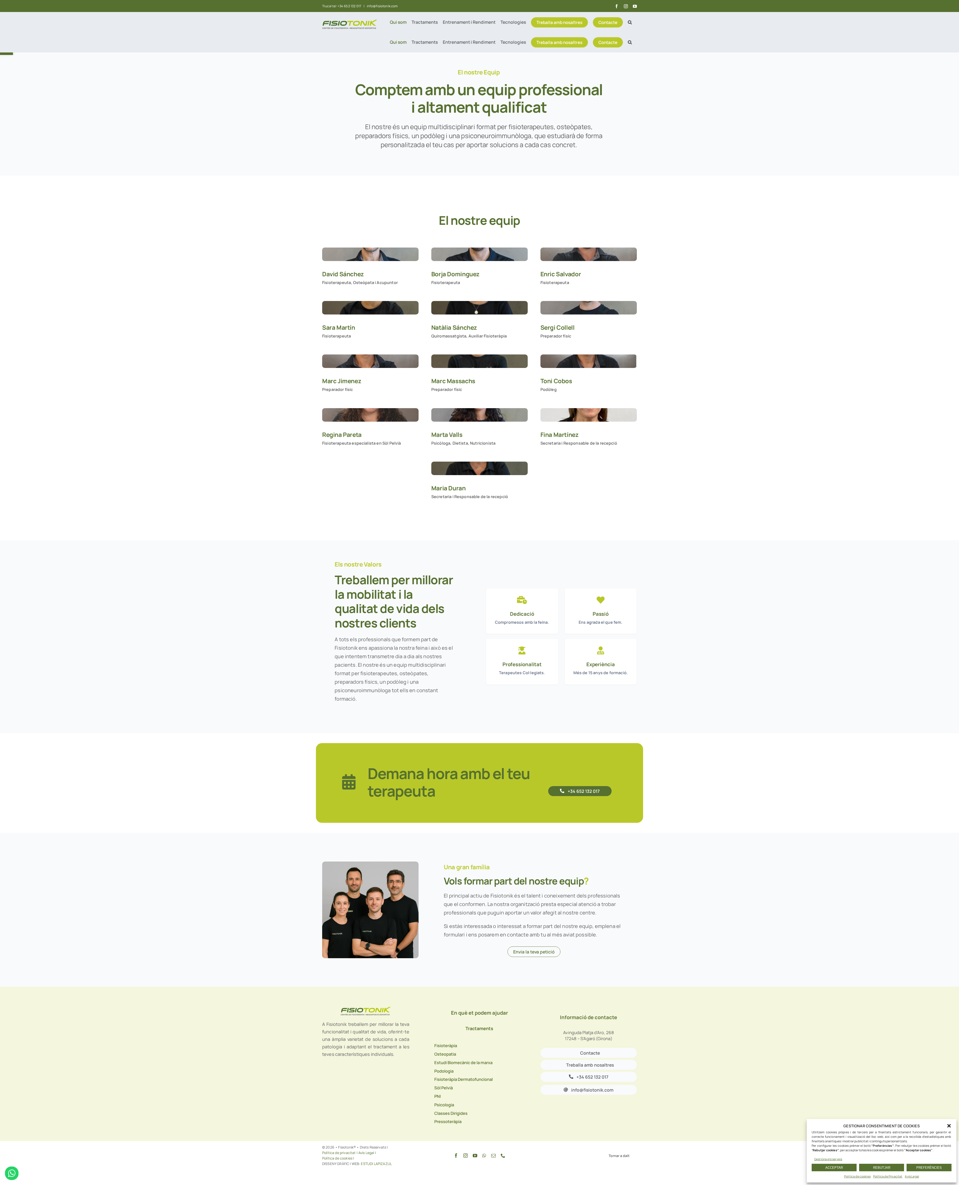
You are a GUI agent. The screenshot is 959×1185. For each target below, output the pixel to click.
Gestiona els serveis (828, 1159)
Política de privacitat (339, 1152)
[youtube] (475, 1155)
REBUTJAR (881, 1168)
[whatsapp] (484, 1155)
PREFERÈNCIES (929, 1168)
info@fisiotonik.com (382, 6)
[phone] (503, 1155)
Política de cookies (857, 1176)
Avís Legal (912, 1176)
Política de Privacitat (888, 1176)
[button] (949, 1125)
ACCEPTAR (834, 1168)
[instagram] (465, 1155)
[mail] (493, 1155)
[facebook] (456, 1155)
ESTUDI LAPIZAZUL (376, 1163)
